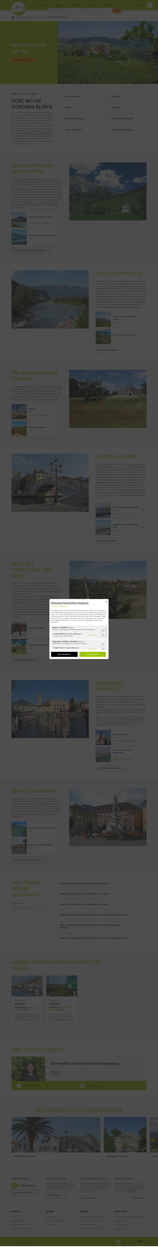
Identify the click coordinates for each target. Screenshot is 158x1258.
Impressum (54, 606)
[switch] (102, 630)
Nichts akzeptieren (64, 654)
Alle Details (92, 635)
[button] (100, 630)
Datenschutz (63, 606)
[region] (79, 637)
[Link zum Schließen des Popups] (106, 602)
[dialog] (79, 629)
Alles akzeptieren (93, 654)
